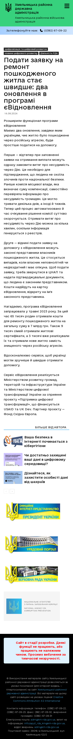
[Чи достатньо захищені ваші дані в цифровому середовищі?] (13, 459)
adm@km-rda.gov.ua (43, 719)
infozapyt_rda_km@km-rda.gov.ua (44, 723)
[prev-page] (6, 491)
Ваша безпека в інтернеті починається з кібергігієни (46, 441)
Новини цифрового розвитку (21, 53)
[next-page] (12, 491)
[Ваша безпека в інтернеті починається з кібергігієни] (13, 441)
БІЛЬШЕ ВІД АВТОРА (50, 427)
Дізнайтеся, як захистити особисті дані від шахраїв (46, 477)
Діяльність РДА (49, 53)
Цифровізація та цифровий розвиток (26, 49)
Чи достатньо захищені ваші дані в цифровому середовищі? (45, 459)
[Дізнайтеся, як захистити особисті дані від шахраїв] (13, 477)
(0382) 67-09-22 (55, 30)
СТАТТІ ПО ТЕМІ (18, 427)
